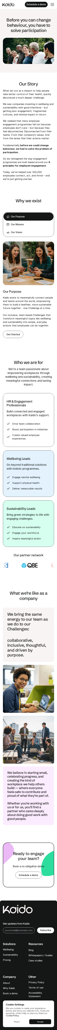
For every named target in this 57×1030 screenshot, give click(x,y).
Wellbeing (8, 949)
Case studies (35, 960)
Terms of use (35, 987)
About (6, 982)
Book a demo (10, 993)
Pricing (7, 960)
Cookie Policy (12, 1015)
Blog (30, 950)
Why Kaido (9, 988)
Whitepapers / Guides (40, 955)
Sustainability (11, 954)
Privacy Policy (36, 982)
